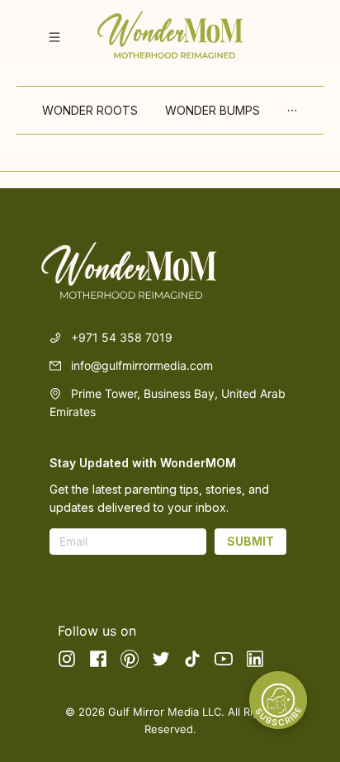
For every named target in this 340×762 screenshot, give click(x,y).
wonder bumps (213, 110)
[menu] (170, 110)
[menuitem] (90, 111)
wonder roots (90, 110)
